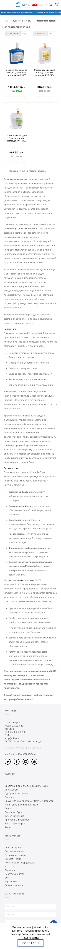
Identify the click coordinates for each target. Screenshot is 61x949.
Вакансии (10, 870)
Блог (7, 877)
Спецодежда (11, 789)
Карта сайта (11, 881)
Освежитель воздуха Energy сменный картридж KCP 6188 (44, 72)
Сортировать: (12, 33)
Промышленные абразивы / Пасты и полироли (29, 801)
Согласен (30, 943)
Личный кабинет (13, 847)
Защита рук (11, 797)
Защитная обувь (13, 812)
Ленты (8, 808)
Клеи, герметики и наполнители (21, 804)
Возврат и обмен (13, 858)
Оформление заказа (15, 855)
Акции (8, 827)
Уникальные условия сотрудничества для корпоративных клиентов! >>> (30, 12)
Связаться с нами (14, 885)
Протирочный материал (17, 819)
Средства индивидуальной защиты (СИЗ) (26, 785)
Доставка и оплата (14, 851)
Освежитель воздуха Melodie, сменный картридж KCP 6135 (16, 72)
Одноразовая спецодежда (18, 793)
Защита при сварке (15, 823)
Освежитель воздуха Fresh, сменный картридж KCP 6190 (16, 138)
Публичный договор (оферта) (20, 862)
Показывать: (40, 33)
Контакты (9, 866)
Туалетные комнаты (15, 816)
